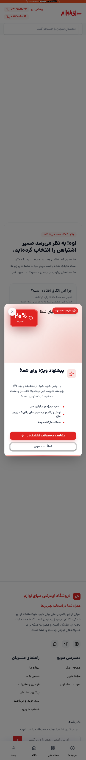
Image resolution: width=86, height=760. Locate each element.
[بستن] (12, 311)
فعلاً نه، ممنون (43, 446)
